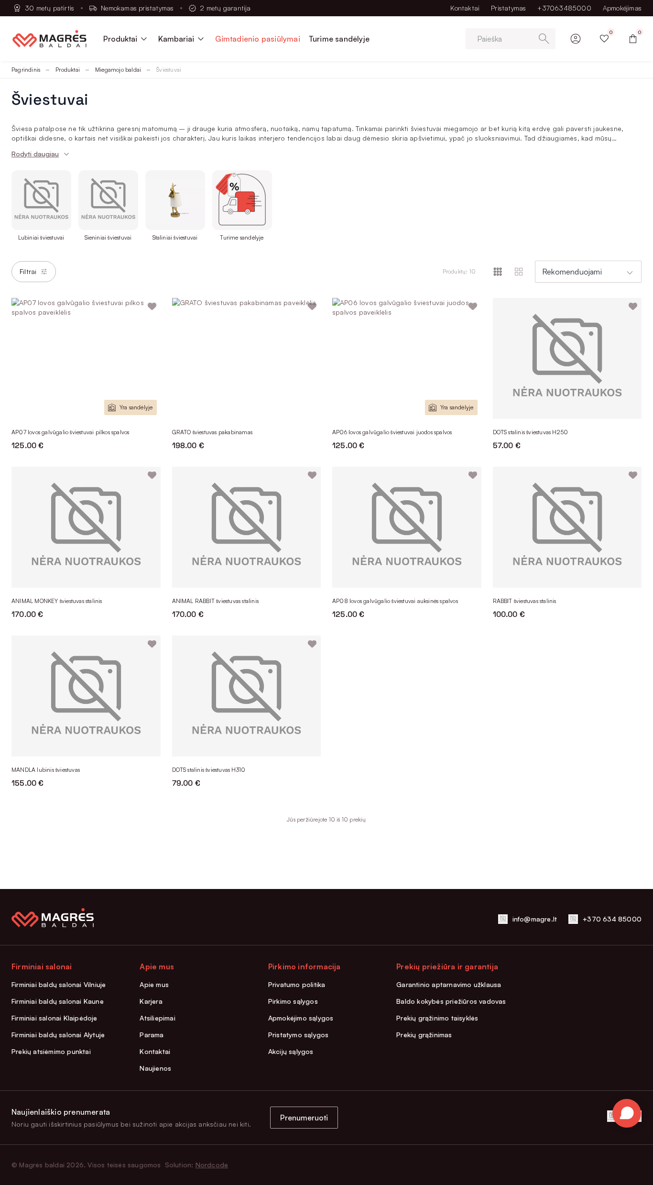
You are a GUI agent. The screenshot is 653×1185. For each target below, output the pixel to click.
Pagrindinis (25, 69)
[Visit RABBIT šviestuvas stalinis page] (567, 527)
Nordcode (212, 1165)
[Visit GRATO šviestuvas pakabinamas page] (246, 358)
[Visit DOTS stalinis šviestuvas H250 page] (567, 358)
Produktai (67, 69)
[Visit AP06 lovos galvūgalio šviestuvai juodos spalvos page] (406, 358)
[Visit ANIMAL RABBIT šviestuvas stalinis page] (246, 527)
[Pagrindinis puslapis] (49, 38)
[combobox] (588, 272)
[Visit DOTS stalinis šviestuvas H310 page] (246, 696)
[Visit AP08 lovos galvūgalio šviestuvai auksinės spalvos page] (406, 527)
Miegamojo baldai (118, 69)
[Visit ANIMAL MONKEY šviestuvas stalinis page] (86, 527)
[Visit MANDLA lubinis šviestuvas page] (86, 696)
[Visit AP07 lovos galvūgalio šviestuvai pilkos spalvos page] (86, 358)
